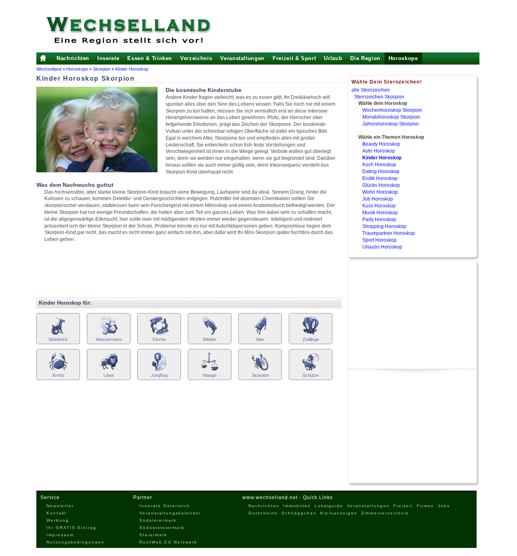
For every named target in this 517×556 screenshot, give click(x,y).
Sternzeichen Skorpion (379, 97)
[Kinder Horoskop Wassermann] (109, 334)
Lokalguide (329, 506)
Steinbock (58, 339)
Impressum (60, 535)
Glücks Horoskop (381, 185)
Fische (159, 339)
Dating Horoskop (380, 171)
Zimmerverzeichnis (385, 513)
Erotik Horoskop (379, 178)
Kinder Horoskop (131, 69)
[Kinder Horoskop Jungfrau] (159, 370)
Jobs (444, 506)
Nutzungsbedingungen (75, 542)
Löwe (108, 375)
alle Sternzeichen (370, 90)
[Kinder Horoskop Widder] (210, 334)
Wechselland (49, 69)
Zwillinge (311, 339)
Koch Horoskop (379, 164)
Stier (260, 339)
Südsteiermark (158, 520)
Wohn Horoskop (380, 192)
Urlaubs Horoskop (382, 247)
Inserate (108, 58)
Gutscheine (263, 513)
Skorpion (101, 69)
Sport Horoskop (379, 240)
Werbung (57, 520)
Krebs (58, 375)
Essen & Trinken (149, 58)
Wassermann (109, 339)
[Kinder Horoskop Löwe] (109, 370)
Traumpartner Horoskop (388, 233)
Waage (209, 375)
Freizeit (403, 506)
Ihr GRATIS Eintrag (71, 527)
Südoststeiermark (162, 527)
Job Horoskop (377, 199)
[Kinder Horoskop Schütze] (311, 370)
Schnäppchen (299, 513)
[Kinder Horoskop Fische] (159, 334)
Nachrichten (73, 58)
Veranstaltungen (242, 58)
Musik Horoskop (380, 212)
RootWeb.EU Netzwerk (168, 542)
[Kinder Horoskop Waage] (210, 370)
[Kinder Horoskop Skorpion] (260, 370)
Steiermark (153, 535)
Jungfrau (159, 375)
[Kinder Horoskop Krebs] (58, 370)
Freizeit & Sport (294, 58)
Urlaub (333, 58)
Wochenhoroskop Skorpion (392, 110)
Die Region (365, 58)
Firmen (425, 506)
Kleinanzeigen (338, 513)
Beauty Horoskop (381, 144)
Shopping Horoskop (384, 226)
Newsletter (60, 506)
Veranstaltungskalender (170, 513)
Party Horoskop (379, 219)
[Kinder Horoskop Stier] (260, 334)
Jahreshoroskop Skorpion (390, 124)
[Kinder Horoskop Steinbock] (58, 334)
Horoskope (403, 58)
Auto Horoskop (378, 151)
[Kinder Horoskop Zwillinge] (311, 334)
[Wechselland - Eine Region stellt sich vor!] (139, 30)
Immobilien (297, 506)
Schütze (311, 375)
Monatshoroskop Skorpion (391, 117)
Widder (209, 339)
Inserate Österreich (164, 506)
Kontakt (56, 513)
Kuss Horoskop (379, 206)
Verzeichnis (196, 58)
